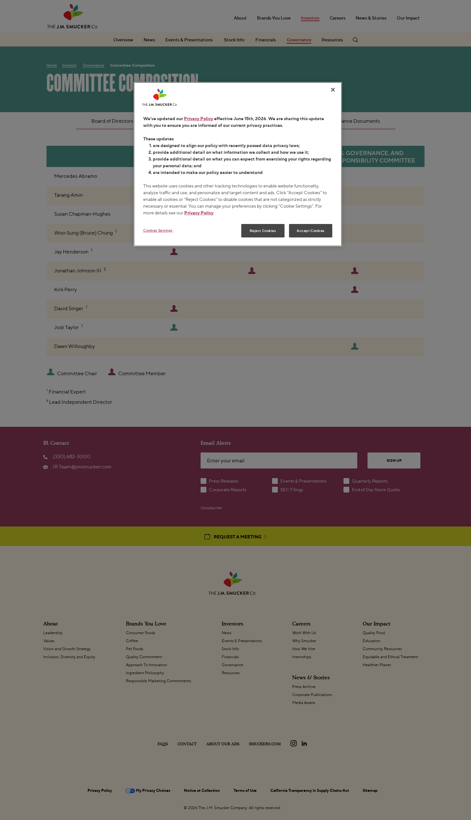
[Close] (333, 90)
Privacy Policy (198, 118)
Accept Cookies (311, 230)
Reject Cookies (263, 230)
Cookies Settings (157, 230)
